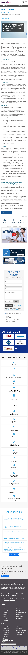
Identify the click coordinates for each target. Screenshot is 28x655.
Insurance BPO (7, 630)
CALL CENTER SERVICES (7, 9)
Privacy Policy (6, 600)
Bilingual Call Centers (14, 460)
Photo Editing (6, 632)
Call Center (6, 636)
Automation (19, 634)
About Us (3, 595)
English (7, 593)
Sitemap (5, 618)
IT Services (19, 628)
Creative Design (7, 626)
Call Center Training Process (14, 437)
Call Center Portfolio (14, 398)
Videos (5, 608)
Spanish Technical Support (14, 491)
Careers (5, 612)
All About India (20, 616)
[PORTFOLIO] (13, 220)
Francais (11, 593)
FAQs (5, 616)
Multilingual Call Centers (14, 452)
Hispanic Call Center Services (14, 468)
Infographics (19, 618)
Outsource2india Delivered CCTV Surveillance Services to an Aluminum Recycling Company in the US (14, 526)
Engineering (19, 626)
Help (18, 606)
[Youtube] (12, 640)
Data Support (6, 628)
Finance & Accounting (21, 630)
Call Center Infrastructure (14, 414)
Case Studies (14, 512)
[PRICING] (4, 220)
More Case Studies (13, 554)
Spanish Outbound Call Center (14, 484)
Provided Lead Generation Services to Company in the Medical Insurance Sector (14, 543)
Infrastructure (20, 608)
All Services (23, 593)
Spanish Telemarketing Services (14, 499)
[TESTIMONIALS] (21, 220)
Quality (14, 383)
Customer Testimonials (14, 406)
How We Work (8, 595)
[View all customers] (16, 348)
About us (14, 364)
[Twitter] (7, 641)
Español (15, 593)
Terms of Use (12, 600)
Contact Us (5, 620)
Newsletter (6, 614)
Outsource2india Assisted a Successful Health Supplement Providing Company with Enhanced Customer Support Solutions (14, 549)
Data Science (6, 634)
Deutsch (18, 593)
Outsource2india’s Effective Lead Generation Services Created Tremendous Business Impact (14, 537)
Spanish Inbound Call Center (14, 476)
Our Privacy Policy (17, 305)
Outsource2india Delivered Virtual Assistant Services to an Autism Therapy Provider (13, 532)
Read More (4, 575)
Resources (14, 595)
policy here (17, 648)
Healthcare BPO (20, 632)
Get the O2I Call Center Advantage (14, 445)
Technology (19, 614)
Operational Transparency (14, 429)
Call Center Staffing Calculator (14, 377)
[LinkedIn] (9, 640)
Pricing (14, 371)
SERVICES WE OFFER (6, 12)
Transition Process (14, 421)
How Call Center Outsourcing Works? (14, 390)
